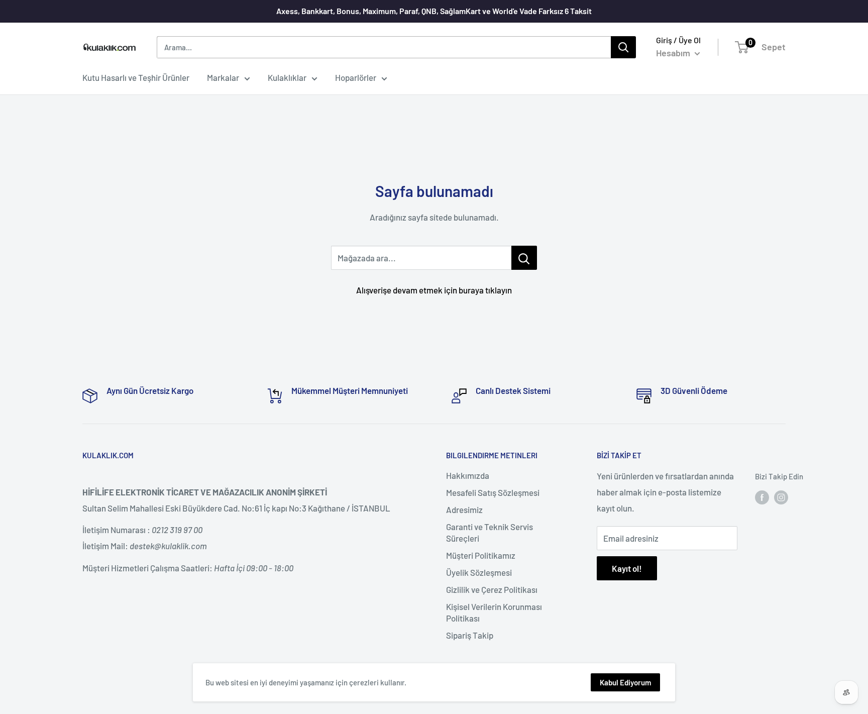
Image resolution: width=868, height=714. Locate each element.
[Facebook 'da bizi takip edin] (762, 496)
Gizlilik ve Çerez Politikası (491, 589)
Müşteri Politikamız (480, 555)
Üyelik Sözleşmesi (479, 572)
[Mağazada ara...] (524, 258)
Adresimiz (464, 509)
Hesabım (674, 52)
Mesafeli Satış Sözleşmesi (492, 492)
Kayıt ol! (627, 568)
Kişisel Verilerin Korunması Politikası (494, 612)
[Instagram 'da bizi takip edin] (781, 496)
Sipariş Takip (469, 635)
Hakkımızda (467, 475)
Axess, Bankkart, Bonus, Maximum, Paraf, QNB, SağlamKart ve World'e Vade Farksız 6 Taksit (434, 11)
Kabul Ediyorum (625, 682)
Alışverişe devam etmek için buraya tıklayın (434, 290)
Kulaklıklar (287, 77)
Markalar (223, 77)
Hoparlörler (355, 77)
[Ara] (623, 47)
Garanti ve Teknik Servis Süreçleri (489, 533)
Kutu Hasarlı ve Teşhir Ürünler (135, 77)
